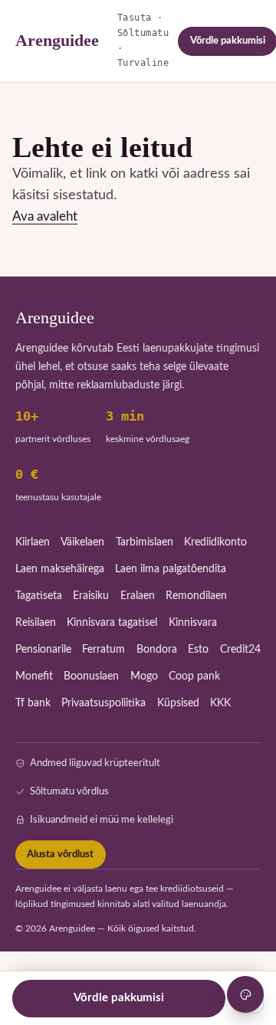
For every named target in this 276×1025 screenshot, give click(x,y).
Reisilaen (35, 622)
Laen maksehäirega (59, 569)
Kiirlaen (32, 542)
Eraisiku (91, 596)
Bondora (156, 649)
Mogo (144, 676)
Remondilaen (196, 596)
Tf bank (33, 703)
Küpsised (178, 703)
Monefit (34, 676)
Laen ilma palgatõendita (170, 569)
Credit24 (240, 649)
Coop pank (194, 676)
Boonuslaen (91, 676)
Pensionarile (43, 649)
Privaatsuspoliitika (103, 703)
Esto (198, 649)
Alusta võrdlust (60, 855)
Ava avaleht (44, 216)
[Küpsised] (245, 994)
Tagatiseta (38, 596)
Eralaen (137, 596)
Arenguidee (57, 40)
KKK (220, 703)
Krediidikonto (215, 542)
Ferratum (103, 649)
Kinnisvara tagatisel (112, 622)
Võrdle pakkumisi (119, 998)
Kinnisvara (193, 622)
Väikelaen (82, 542)
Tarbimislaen (144, 542)
